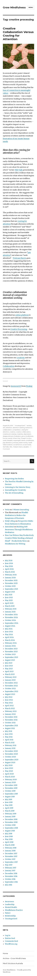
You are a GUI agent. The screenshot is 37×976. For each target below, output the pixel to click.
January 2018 (10, 851)
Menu (31, 7)
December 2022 (11, 683)
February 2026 (11, 575)
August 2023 (10, 660)
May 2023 (9, 669)
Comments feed (11, 941)
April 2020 (9, 774)
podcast (15, 442)
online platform (22, 315)
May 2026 (9, 566)
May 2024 (9, 634)
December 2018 (11, 819)
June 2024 (9, 632)
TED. (11, 447)
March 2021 (9, 743)
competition (16, 430)
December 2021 (11, 717)
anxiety (29, 425)
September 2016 (11, 882)
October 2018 (10, 825)
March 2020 (10, 777)
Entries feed (10, 938)
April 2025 (9, 603)
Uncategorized (20, 425)
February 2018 (10, 848)
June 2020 (9, 768)
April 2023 (9, 671)
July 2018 (8, 834)
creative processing (9, 434)
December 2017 (11, 853)
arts (4, 427)
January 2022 (10, 714)
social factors (17, 444)
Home (5, 953)
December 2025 (11, 580)
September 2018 (11, 828)
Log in (7, 935)
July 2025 (8, 595)
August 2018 (10, 831)
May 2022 (9, 703)
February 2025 (10, 609)
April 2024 (9, 637)
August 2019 (10, 797)
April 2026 (9, 569)
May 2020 (9, 771)
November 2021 (11, 720)
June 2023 (9, 666)
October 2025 (10, 586)
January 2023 (10, 680)
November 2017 (11, 856)
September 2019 (11, 794)
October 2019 (10, 791)
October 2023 (10, 654)
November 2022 (11, 686)
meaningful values (19, 440)
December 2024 (11, 615)
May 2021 (8, 737)
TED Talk (19, 170)
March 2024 (10, 640)
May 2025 (9, 600)
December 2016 (11, 873)
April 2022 (9, 706)
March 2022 (10, 708)
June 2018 (9, 836)
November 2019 (11, 788)
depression (27, 434)
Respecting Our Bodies (14, 479)
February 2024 (11, 643)
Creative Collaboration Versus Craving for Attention (18, 34)
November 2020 (11, 754)
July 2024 (8, 629)
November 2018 (11, 822)
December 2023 (11, 649)
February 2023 (10, 677)
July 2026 (8, 560)
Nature (7, 913)
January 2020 (10, 782)
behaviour (28, 427)
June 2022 (9, 700)
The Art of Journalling (14, 493)
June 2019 (9, 802)
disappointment (8, 436)
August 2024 (10, 626)
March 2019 (9, 811)
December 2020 (11, 751)
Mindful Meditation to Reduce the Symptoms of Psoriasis (16, 515)
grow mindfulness (27, 436)
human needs (7, 438)
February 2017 (10, 868)
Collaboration (8, 366)
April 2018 (9, 842)
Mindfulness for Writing (15, 544)
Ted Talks (6, 447)
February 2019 (10, 814)
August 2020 (10, 762)
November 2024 (11, 617)
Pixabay (29, 386)
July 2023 (8, 663)
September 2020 (11, 760)
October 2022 (10, 688)
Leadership (9, 904)
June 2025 (9, 597)
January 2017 (10, 871)
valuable (26, 447)
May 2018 (9, 839)
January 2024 (10, 646)
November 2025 (11, 583)
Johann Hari (16, 438)
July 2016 (8, 885)
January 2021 (10, 748)
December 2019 (11, 785)
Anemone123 (16, 386)
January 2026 (10, 578)
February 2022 (11, 711)
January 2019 (10, 816)
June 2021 (9, 734)
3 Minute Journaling (20, 510)
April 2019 (9, 808)
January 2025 (10, 612)
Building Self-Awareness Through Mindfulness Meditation (19, 529)
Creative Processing (18, 329)
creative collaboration (23, 432)
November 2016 (11, 876)
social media (27, 444)
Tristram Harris (19, 258)
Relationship (10, 916)
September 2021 (11, 725)
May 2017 (8, 865)
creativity (21, 358)
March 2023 (10, 674)
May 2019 (8, 805)
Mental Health (11, 907)
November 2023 (11, 651)
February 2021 (10, 745)
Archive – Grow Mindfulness (14, 958)
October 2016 (10, 879)
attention (9, 427)
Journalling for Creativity (15, 490)
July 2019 (8, 799)
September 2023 (11, 657)
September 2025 (11, 589)
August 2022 (10, 694)
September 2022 (11, 691)
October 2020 (10, 757)
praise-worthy (23, 442)
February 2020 (11, 780)
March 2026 (10, 572)
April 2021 (9, 740)
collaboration (7, 430)
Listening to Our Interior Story (17, 487)
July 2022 (8, 697)
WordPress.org (11, 944)
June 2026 (9, 563)
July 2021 (8, 731)
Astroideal (9, 527)
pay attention (7, 442)
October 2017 (10, 859)
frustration (17, 436)
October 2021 (10, 723)
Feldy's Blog (10, 521)
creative (12, 432)
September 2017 (11, 862)
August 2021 (10, 728)
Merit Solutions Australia (13, 963)
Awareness (9, 902)
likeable (10, 440)
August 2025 (10, 592)
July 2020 (9, 765)
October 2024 (10, 620)
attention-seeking (19, 427)
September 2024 (11, 623)
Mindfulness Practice (14, 910)
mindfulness (30, 440)
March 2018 (9, 845)
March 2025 (10, 606)
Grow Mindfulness (14, 7)
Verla (7, 510)
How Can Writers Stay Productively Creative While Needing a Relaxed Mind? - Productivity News (19, 538)
